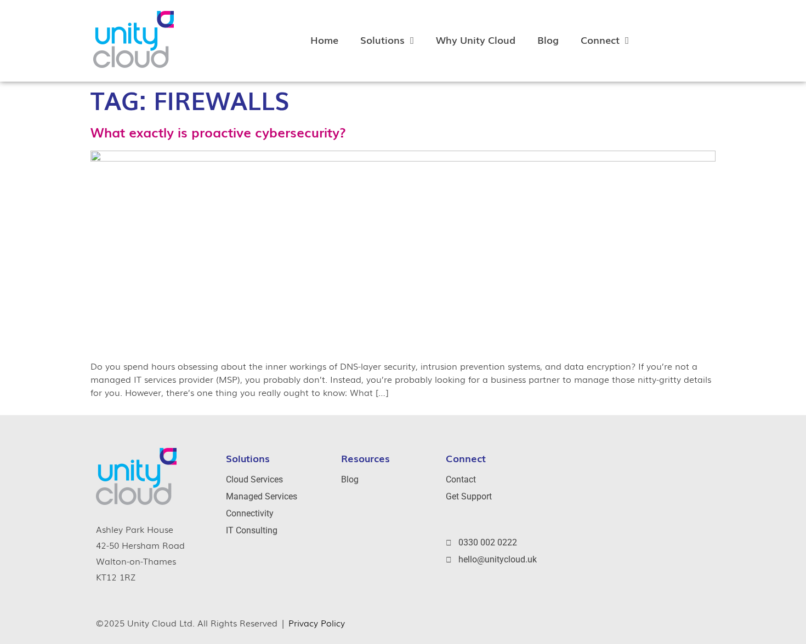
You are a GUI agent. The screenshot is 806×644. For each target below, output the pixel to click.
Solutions (382, 39)
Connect (600, 39)
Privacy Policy (316, 622)
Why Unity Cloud (475, 39)
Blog (548, 39)
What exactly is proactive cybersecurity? (218, 131)
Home (324, 39)
